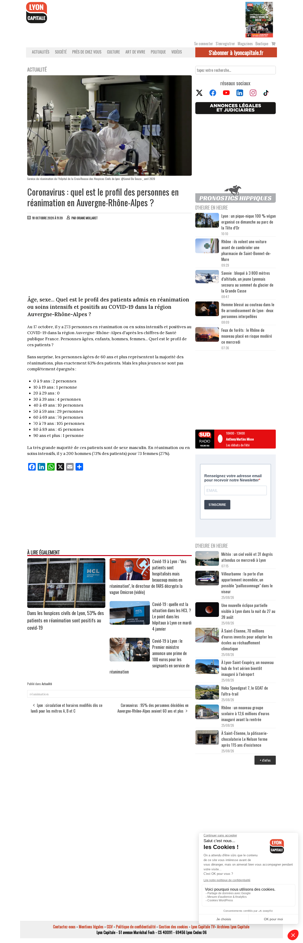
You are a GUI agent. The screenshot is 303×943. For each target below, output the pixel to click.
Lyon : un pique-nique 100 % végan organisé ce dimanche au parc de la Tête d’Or (248, 222)
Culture (113, 52)
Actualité (47, 683)
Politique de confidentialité (136, 927)
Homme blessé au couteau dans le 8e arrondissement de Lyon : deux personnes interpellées (247, 310)
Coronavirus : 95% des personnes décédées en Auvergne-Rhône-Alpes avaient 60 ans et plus (152, 708)
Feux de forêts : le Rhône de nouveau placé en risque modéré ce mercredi (246, 336)
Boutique (261, 43)
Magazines (245, 43)
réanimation (39, 694)
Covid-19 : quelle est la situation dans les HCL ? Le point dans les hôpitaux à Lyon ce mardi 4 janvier (172, 616)
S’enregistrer (225, 43)
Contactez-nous (64, 927)
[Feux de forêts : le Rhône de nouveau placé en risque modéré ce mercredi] (207, 335)
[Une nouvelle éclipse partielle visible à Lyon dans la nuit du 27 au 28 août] (207, 610)
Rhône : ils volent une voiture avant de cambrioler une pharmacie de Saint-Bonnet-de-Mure (246, 250)
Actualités (40, 52)
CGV (110, 927)
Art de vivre (135, 52)
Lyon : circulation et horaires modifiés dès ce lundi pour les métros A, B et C (66, 708)
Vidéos (176, 52)
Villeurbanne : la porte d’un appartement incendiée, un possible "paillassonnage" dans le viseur (247, 582)
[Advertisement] (109, 259)
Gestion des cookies (173, 927)
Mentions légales (91, 927)
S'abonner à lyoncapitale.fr (236, 52)
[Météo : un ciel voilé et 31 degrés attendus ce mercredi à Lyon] (207, 559)
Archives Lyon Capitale (233, 927)
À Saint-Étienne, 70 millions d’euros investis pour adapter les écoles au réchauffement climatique (246, 639)
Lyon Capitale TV (203, 927)
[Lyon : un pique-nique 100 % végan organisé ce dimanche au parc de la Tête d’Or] (207, 221)
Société (61, 52)
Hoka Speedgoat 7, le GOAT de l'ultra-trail (244, 691)
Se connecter (203, 43)
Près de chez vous (86, 52)
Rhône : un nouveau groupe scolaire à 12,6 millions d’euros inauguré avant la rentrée (245, 713)
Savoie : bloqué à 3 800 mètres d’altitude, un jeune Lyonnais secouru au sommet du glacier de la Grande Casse (247, 282)
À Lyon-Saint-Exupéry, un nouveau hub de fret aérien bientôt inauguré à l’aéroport (247, 668)
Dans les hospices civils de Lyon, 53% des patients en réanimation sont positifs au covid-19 (65, 620)
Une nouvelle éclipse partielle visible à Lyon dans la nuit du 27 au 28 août (248, 611)
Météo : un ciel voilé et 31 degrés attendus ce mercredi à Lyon (247, 557)
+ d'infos (265, 760)
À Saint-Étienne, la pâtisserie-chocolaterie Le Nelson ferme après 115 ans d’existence (244, 739)
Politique (158, 52)
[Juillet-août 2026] (259, 19)
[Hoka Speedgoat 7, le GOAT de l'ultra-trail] (207, 693)
